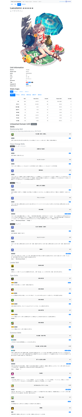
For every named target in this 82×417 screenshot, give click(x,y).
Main (24, 1)
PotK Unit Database (16, 1)
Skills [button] (40, 1)
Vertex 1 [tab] (16, 91)
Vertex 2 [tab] (21, 91)
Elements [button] (35, 1)
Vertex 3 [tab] (27, 91)
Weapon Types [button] (28, 1)
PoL (27, 82)
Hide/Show (34, 124)
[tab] (12, 4)
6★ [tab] (11, 91)
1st (32, 82)
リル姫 (30, 82)
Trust (27, 84)
